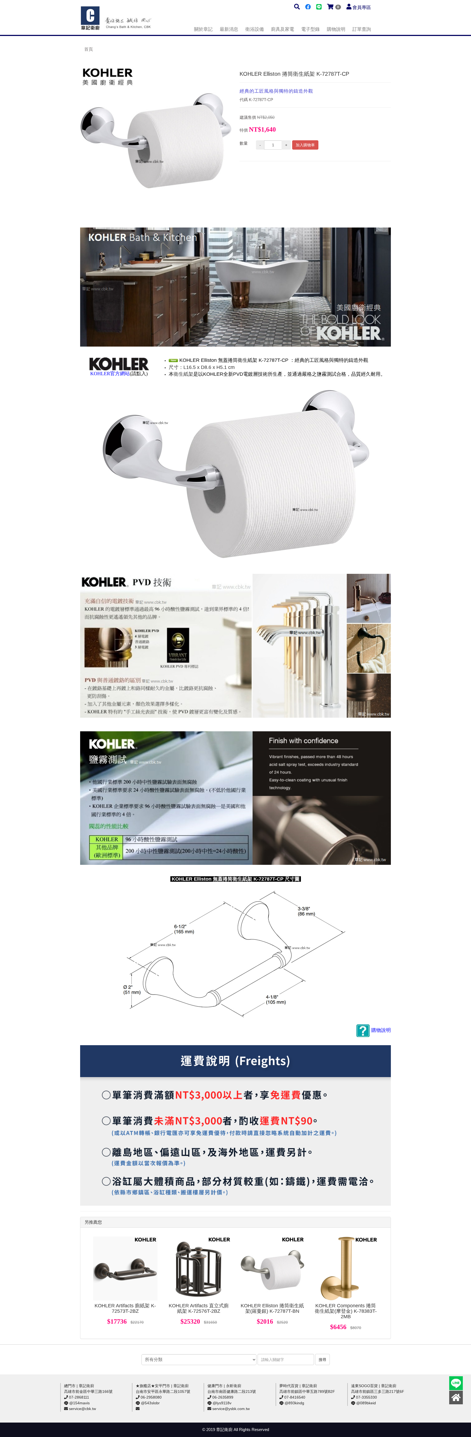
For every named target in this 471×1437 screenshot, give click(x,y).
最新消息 (229, 29)
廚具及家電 (282, 29)
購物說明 (336, 29)
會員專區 (361, 7)
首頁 (88, 49)
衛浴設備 (254, 29)
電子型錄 (310, 29)
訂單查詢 (361, 29)
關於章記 (203, 29)
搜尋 (322, 1359)
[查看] (125, 1268)
